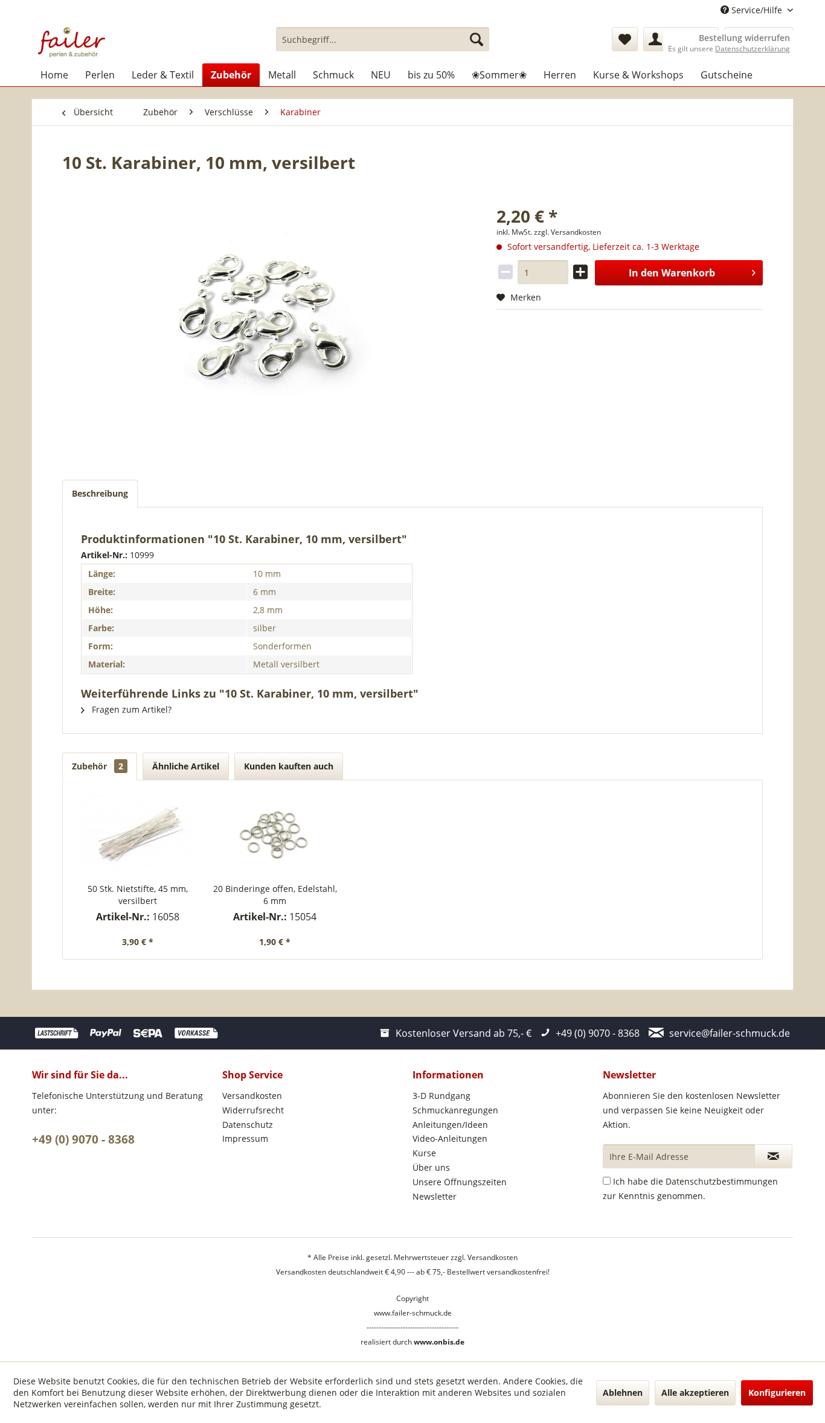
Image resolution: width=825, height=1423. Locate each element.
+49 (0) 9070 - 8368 (83, 1139)
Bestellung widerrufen (744, 38)
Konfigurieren (777, 1392)
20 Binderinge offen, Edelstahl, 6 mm (275, 894)
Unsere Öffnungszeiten (459, 1182)
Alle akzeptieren (695, 1392)
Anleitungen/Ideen (450, 1124)
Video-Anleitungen (449, 1138)
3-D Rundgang (441, 1095)
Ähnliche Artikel (185, 766)
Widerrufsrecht (253, 1110)
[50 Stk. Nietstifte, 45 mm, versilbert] (138, 834)
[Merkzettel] (625, 39)
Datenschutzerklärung (752, 48)
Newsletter (434, 1196)
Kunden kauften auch (288, 766)
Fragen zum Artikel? (130, 709)
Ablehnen (623, 1392)
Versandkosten (252, 1095)
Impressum (245, 1138)
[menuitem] (382, 39)
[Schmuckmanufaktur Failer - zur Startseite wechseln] (71, 42)
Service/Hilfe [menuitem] (757, 10)
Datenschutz (247, 1124)
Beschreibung (100, 493)
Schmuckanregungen (455, 1110)
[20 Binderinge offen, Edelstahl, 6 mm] (275, 834)
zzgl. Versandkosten (567, 232)
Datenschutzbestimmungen (722, 1181)
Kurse (424, 1153)
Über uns (431, 1167)
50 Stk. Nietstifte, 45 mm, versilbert (138, 894)
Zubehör (97, 766)
